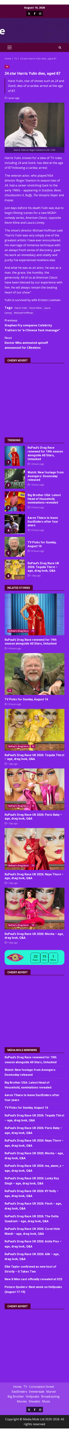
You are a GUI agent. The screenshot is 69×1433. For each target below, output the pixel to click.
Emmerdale (36, 1392)
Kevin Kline (35, 307)
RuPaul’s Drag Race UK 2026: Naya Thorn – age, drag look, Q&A (34, 849)
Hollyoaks (32, 1396)
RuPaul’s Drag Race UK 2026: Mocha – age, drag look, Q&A (34, 908)
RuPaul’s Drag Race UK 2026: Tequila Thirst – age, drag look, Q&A (15, 569)
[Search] (60, 47)
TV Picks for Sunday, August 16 (15, 547)
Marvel (51, 1392)
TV (7, 66)
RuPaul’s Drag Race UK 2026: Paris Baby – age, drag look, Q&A (34, 789)
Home (17, 1387)
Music (46, 1401)
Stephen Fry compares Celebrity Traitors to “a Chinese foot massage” (32, 325)
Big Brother (16, 1396)
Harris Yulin (21, 307)
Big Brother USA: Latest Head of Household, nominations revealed (15, 501)
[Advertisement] (34, 398)
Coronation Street (41, 1387)
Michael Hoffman (23, 312)
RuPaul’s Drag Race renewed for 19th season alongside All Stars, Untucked (15, 456)
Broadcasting (50, 1396)
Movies (22, 1401)
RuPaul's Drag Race (18, 631)
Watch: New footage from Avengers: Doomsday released (15, 479)
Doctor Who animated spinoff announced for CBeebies (26, 343)
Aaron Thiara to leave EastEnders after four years (15, 524)
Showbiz (34, 1401)
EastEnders (19, 1392)
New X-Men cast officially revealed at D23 (33, 1279)
